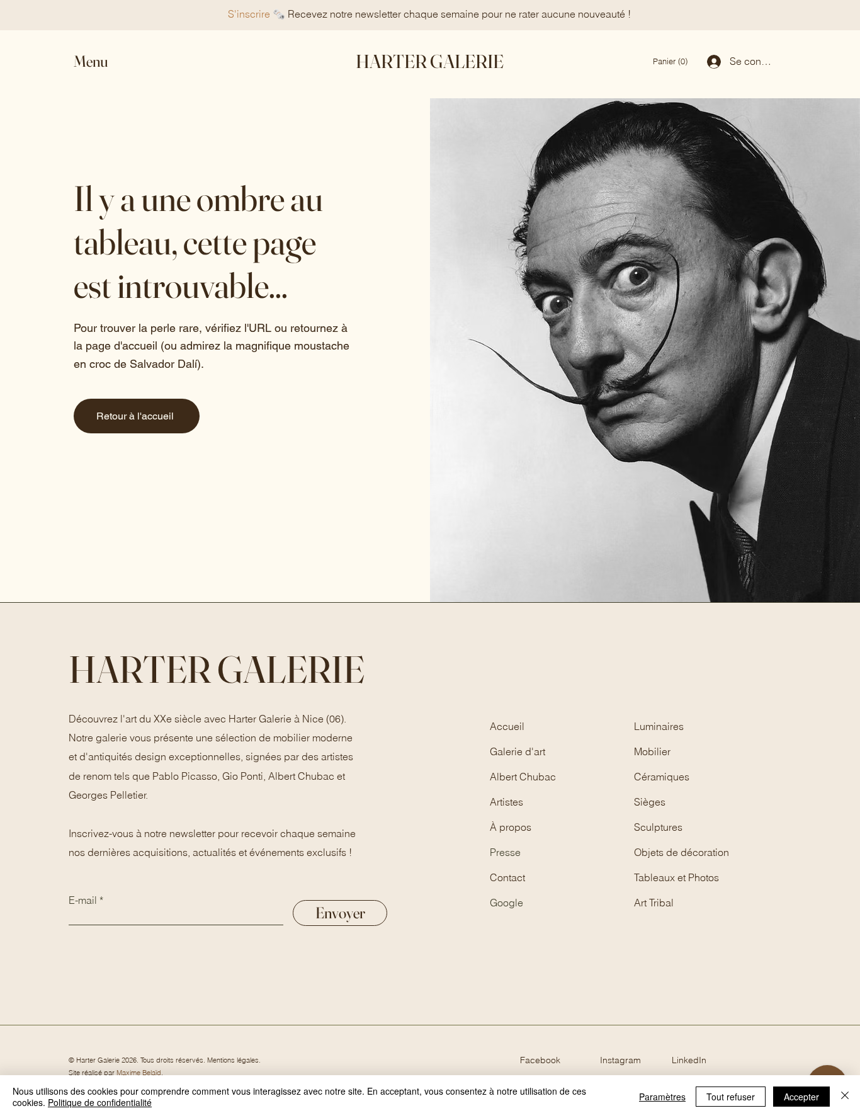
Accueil (507, 726)
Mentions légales (233, 1060)
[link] (671, 61)
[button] (102, 61)
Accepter (801, 1096)
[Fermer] (844, 1096)
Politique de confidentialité (100, 1102)
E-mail (83, 900)
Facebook (540, 1060)
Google (506, 902)
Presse (505, 852)
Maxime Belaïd (138, 1072)
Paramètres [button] (662, 1096)
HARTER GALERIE (430, 61)
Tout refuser (730, 1096)
